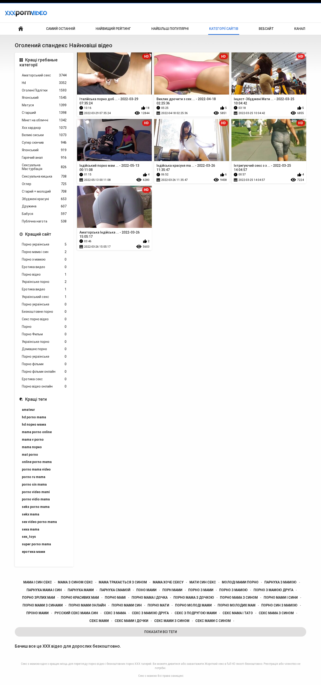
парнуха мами (81, 590)
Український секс (44, 297)
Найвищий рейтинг (113, 29)
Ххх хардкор (44, 128)
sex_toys (29, 536)
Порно (44, 327)
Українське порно (44, 282)
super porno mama (36, 544)
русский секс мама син (76, 613)
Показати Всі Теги (160, 632)
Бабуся (44, 214)
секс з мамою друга (150, 613)
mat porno (30, 454)
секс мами (99, 621)
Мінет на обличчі (44, 120)
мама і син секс (37, 582)
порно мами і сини (281, 597)
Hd (44, 83)
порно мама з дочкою (193, 597)
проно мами (37, 613)
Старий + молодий (44, 191)
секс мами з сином (171, 621)
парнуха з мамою (280, 582)
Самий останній (60, 29)
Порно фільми (44, 364)
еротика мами (33, 552)
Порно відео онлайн (44, 386)
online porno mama (37, 462)
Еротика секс (44, 379)
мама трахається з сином (123, 582)
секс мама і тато (238, 613)
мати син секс (202, 582)
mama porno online (37, 432)
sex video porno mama (39, 522)
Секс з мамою (147, 675)
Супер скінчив (44, 142)
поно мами (146, 590)
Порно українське (44, 244)
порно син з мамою (279, 605)
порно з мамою (233, 590)
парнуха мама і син (44, 590)
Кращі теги (36, 399)
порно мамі (115, 597)
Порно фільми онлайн (44, 371)
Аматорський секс (44, 75)
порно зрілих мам (38, 597)
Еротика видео (44, 267)
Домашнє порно (44, 349)
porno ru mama (33, 477)
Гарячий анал (44, 157)
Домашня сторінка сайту (21, 29)
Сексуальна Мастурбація (44, 167)
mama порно (32, 447)
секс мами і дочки (131, 621)
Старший (44, 113)
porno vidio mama (36, 499)
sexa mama (30, 529)
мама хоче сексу (168, 582)
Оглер (44, 184)
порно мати (158, 605)
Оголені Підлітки (44, 90)
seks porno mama (36, 507)
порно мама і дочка (150, 597)
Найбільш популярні (170, 29)
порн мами (172, 590)
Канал (299, 29)
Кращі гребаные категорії (39, 62)
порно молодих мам (236, 605)
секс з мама (115, 613)
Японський (44, 97)
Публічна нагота (44, 221)
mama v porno (33, 439)
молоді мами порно (240, 582)
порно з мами (200, 590)
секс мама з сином (276, 613)
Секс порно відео (44, 319)
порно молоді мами (193, 605)
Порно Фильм (44, 334)
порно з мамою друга (273, 590)
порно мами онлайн (87, 605)
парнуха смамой (115, 590)
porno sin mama (34, 484)
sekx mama (30, 514)
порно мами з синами (43, 605)
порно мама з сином (239, 597)
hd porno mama (34, 417)
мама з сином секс (75, 582)
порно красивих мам (80, 597)
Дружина (44, 206)
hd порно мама (34, 424)
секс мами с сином (213, 621)
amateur (28, 410)
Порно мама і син (44, 252)
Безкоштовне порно (44, 311)
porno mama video (36, 469)
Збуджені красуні (44, 199)
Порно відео (44, 274)
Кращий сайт (38, 234)
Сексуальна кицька (44, 176)
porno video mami (36, 492)
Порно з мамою (44, 259)
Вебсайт (266, 29)
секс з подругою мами (196, 613)
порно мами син (127, 605)
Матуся (44, 105)
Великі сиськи (44, 135)
